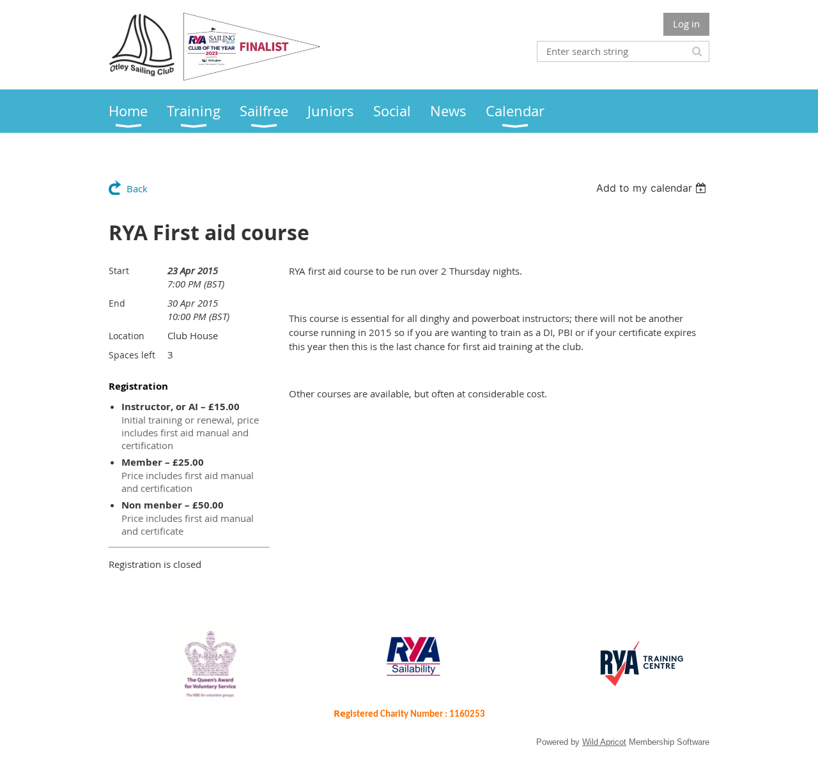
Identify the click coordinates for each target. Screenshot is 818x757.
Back (137, 188)
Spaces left (132, 355)
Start (119, 270)
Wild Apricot (604, 742)
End (117, 303)
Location (126, 336)
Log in (686, 23)
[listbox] (652, 187)
